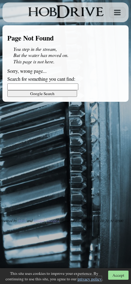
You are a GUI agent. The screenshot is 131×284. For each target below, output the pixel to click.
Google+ (53, 220)
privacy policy (90, 279)
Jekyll (22, 220)
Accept (118, 275)
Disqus (39, 220)
